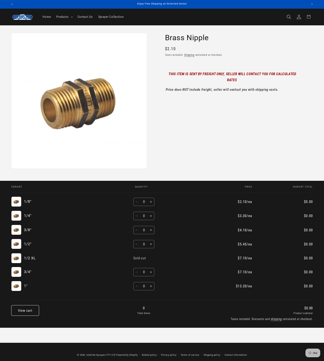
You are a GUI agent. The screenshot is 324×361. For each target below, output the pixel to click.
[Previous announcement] (12, 4)
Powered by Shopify (127, 354)
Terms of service (190, 354)
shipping (276, 319)
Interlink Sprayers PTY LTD (101, 354)
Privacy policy (168, 354)
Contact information (236, 354)
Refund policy (149, 354)
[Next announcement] (312, 4)
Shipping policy (212, 354)
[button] (64, 17)
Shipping (189, 55)
